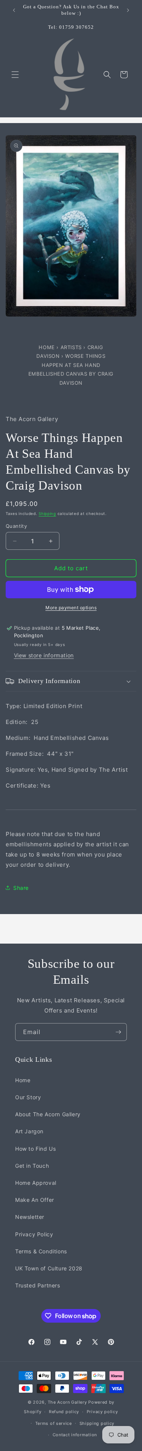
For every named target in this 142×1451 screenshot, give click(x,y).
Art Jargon (29, 1131)
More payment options (71, 607)
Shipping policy (97, 1423)
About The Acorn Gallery (48, 1114)
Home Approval (35, 1183)
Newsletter (29, 1217)
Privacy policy (102, 1411)
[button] (15, 74)
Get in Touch (32, 1165)
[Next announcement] (128, 10)
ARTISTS (71, 347)
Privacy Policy (34, 1234)
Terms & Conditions (41, 1251)
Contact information (75, 1434)
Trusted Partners (37, 1285)
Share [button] (21, 888)
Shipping (47, 513)
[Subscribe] (118, 1032)
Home (47, 347)
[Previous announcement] (14, 10)
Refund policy (64, 1411)
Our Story (28, 1097)
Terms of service (53, 1423)
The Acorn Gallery (67, 1402)
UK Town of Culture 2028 (49, 1268)
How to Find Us (35, 1148)
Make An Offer (34, 1200)
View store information (44, 655)
